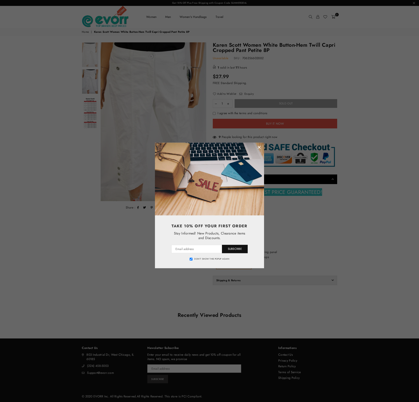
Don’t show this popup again (211, 259)
